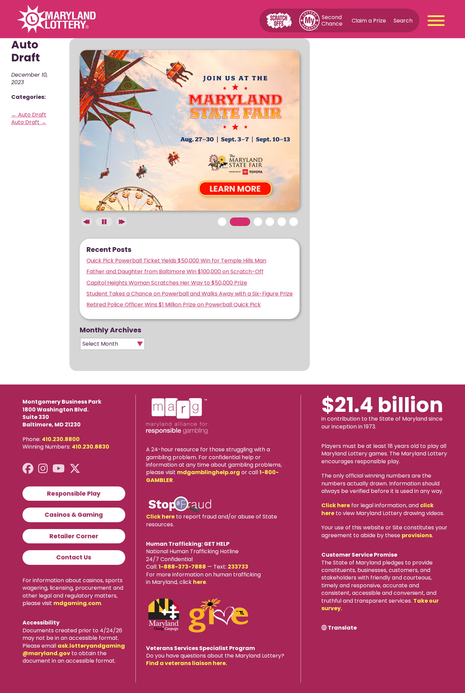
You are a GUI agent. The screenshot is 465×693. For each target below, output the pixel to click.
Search (403, 20)
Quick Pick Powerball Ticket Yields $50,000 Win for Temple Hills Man (176, 261)
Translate (342, 628)
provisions (417, 535)
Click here (160, 517)
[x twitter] (74, 468)
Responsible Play (73, 493)
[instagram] (43, 468)
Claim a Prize (369, 20)
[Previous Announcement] (86, 221)
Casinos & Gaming (74, 515)
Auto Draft (28, 115)
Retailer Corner (73, 536)
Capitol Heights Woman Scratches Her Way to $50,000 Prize (166, 283)
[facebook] (27, 468)
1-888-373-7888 (182, 567)
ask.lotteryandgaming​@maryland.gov (73, 649)
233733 (238, 567)
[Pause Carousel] (104, 221)
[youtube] (58, 468)
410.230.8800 (61, 439)
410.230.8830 (90, 447)
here (199, 582)
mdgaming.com (77, 603)
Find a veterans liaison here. (186, 663)
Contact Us (73, 557)
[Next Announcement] (121, 221)
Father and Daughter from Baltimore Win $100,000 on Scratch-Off (174, 271)
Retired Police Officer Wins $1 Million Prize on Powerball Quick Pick (173, 304)
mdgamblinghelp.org (208, 472)
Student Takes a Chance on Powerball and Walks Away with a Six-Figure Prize (189, 294)
